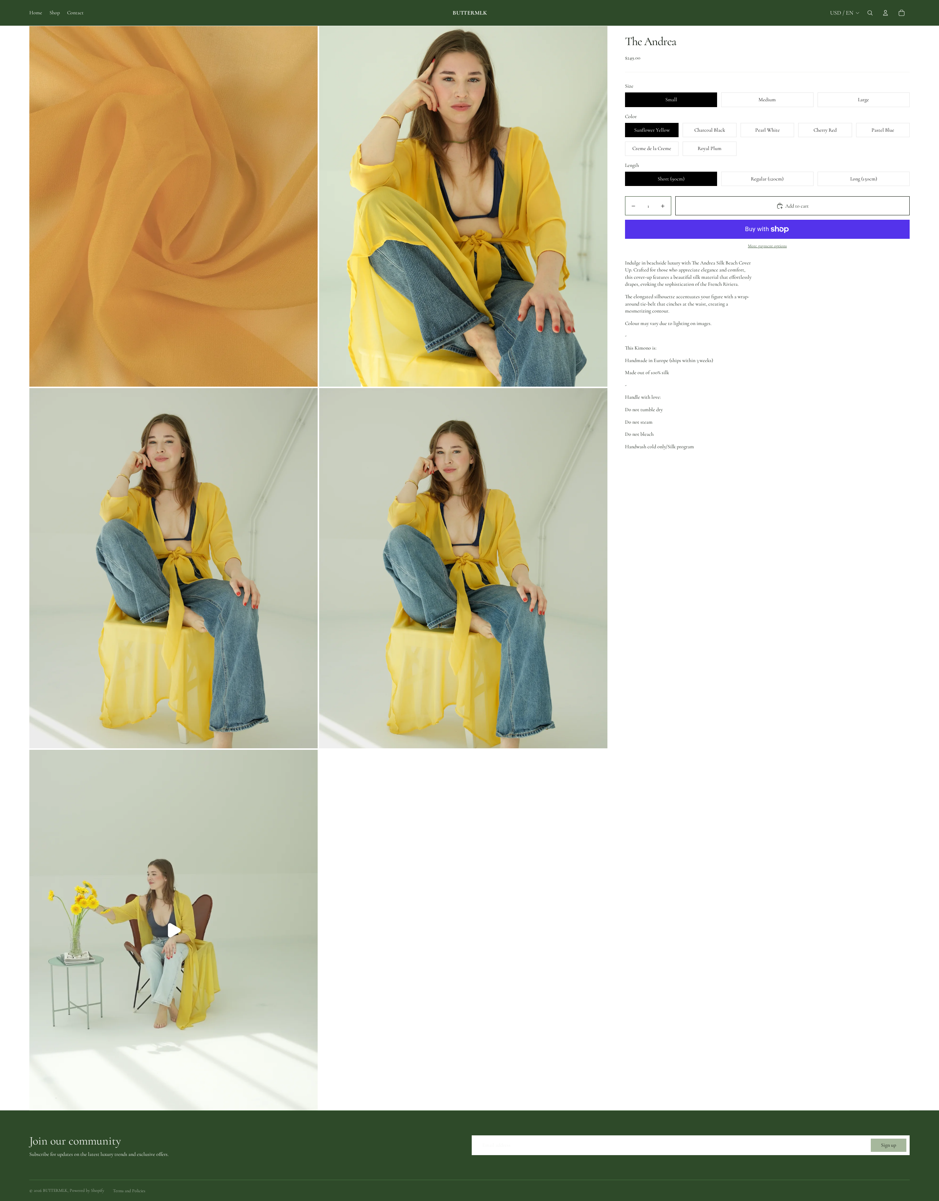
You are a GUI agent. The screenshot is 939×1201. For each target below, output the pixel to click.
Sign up (888, 1145)
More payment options (767, 245)
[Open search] (870, 13)
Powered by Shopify (87, 1190)
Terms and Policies (129, 1190)
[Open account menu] (885, 13)
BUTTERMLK (55, 1190)
